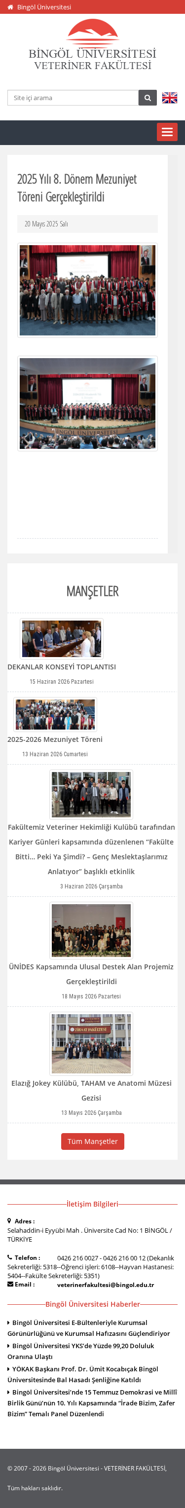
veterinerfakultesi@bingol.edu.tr (105, 1285)
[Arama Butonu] (148, 98)
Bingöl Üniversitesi (44, 6)
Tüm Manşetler (93, 1141)
